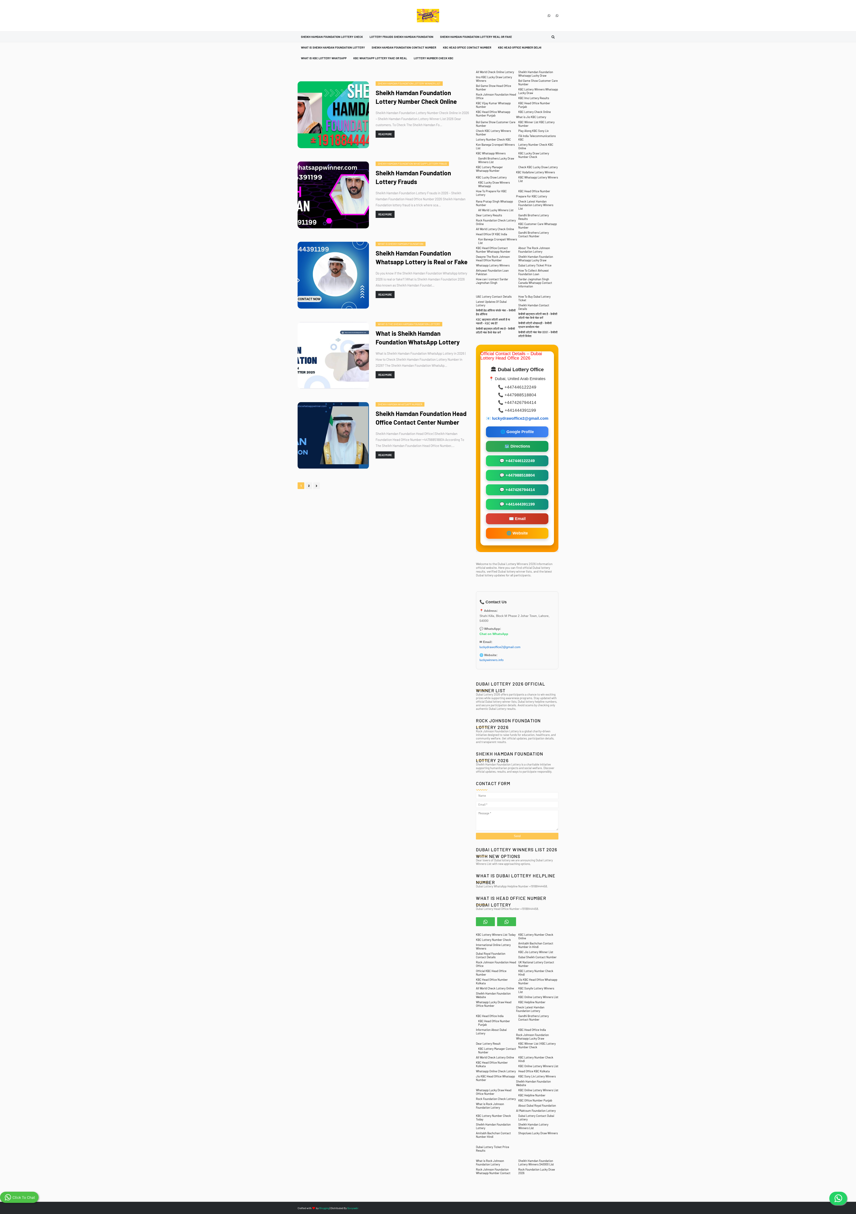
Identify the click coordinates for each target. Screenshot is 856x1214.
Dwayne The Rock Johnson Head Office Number (493, 258)
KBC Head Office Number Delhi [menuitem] (519, 47)
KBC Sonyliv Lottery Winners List (536, 990)
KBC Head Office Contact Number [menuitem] (467, 47)
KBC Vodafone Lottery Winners (535, 172)
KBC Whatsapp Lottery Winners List (538, 179)
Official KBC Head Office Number (491, 972)
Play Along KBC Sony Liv (533, 131)
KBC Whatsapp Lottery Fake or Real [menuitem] (380, 58)
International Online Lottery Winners (493, 946)
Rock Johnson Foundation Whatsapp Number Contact (493, 1171)
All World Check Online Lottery (495, 72)
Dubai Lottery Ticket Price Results (492, 1148)
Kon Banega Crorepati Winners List (495, 146)
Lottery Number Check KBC (493, 139)
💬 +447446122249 (517, 461)
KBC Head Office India (490, 1016)
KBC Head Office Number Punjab (534, 105)
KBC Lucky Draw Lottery (491, 177)
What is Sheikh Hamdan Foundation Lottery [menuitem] (333, 47)
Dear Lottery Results (489, 215)
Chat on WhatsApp (493, 634)
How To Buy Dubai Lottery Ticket (534, 298)
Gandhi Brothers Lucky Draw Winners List (496, 160)
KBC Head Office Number (534, 191)
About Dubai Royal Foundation (537, 1105)
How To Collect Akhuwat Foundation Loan (533, 272)
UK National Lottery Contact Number (536, 964)
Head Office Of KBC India (491, 234)
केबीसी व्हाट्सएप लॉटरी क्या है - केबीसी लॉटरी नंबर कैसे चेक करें (537, 315)
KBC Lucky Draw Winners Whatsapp (494, 184)
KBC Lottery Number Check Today (493, 1117)
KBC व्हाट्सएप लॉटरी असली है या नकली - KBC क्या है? (493, 321)
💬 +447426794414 (517, 489)
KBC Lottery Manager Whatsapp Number (489, 168)
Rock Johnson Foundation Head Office (496, 96)
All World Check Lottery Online (495, 988)
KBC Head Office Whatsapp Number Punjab (493, 113)
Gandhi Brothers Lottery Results (533, 217)
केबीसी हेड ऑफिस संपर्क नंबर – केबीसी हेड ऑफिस (496, 312)
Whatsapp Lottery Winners (493, 265)
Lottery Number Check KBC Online (535, 146)
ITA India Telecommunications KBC (537, 137)
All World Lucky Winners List (496, 210)
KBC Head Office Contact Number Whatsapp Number (493, 249)
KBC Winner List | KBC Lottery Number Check (537, 1045)
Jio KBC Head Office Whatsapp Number (537, 981)
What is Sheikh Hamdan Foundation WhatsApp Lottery (418, 338)
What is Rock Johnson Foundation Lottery (490, 1105)
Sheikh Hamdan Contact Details (533, 307)
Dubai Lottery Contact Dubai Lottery (536, 1117)
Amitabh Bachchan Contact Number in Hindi (535, 945)
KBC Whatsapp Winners (491, 153)
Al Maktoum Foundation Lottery (536, 1110)
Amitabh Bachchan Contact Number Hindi (493, 1134)
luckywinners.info (491, 660)
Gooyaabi (352, 1208)
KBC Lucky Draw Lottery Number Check (533, 155)
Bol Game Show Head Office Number (493, 87)
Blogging (324, 1208)
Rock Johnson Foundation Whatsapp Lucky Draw (532, 1036)
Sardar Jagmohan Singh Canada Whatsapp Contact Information (535, 282)
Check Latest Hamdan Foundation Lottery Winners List (535, 205)
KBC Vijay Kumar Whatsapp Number (493, 105)
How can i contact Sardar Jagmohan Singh (492, 281)
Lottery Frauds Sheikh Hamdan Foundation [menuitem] (401, 37)
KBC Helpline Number (531, 1002)
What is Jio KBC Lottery (531, 117)
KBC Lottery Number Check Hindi (535, 972)
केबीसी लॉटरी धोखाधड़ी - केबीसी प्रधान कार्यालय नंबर (535, 325)
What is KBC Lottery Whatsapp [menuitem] (324, 58)
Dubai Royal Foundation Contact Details (490, 955)
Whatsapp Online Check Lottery (496, 1071)
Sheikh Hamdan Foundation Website (493, 995)
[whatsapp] (549, 15)
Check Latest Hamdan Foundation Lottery (530, 1009)
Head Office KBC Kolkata (534, 1071)
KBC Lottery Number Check (493, 940)
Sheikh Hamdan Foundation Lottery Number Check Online (416, 97)
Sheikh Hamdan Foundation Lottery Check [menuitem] (332, 37)
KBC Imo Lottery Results (533, 98)
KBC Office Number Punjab (535, 1100)
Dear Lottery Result (488, 1043)
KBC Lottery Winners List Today (496, 934)
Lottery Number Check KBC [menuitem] (433, 58)
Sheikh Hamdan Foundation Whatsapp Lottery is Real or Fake (421, 257)
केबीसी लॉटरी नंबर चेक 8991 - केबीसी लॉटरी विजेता (538, 334)
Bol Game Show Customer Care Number (538, 82)
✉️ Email (517, 518)
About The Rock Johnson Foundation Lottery (534, 249)
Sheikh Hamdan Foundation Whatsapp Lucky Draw (535, 73)
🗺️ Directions (517, 446)
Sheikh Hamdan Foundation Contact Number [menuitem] (404, 47)
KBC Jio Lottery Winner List (535, 952)
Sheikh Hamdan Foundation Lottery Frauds (413, 177)
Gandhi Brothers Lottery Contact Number (533, 234)
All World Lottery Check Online (495, 229)
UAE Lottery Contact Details (494, 296)
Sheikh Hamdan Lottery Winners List (533, 1126)
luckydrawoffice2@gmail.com (520, 418)
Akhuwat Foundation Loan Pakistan (492, 272)
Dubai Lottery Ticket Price (534, 265)
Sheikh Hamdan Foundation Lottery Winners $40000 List (536, 1162)
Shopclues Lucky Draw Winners (538, 1133)
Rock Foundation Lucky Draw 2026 (536, 1171)
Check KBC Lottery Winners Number (493, 132)
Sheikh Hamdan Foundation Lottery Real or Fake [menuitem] (476, 37)
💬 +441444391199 (517, 504)
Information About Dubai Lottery (491, 1031)
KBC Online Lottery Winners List (538, 997)
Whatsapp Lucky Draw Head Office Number (493, 1003)
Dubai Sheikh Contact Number (537, 957)
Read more (385, 134)
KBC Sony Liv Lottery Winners (537, 1076)
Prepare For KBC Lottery (531, 196)
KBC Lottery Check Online (534, 112)
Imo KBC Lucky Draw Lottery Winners (494, 78)
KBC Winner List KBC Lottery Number (536, 123)
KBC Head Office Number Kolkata (492, 981)
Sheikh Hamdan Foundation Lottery (493, 1126)
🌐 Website (517, 533)
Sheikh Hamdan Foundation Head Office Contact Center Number (421, 418)
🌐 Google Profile (517, 432)
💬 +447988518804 (517, 475)
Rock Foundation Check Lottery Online (496, 222)
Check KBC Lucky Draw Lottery (538, 167)
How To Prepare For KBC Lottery (491, 193)
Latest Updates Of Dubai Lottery (491, 303)
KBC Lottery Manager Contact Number (497, 1050)
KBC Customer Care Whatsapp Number (537, 225)
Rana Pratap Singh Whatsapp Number (494, 203)
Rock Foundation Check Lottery (496, 1099)
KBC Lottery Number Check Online (535, 936)
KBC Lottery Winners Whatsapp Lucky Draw (538, 91)
